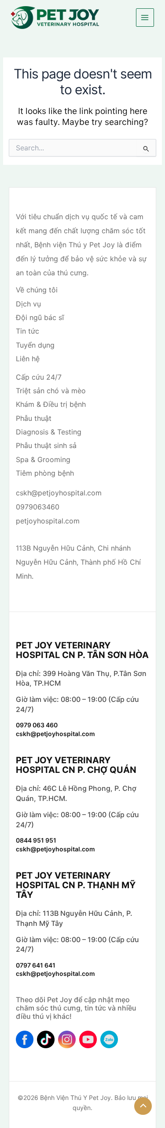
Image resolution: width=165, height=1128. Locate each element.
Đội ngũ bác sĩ (40, 317)
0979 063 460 (37, 725)
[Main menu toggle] (145, 17)
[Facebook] (24, 1039)
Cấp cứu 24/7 (39, 377)
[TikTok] (46, 1039)
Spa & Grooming (43, 459)
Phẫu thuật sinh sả (46, 445)
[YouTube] (88, 1039)
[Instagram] (67, 1039)
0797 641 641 (35, 965)
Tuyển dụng (35, 345)
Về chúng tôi (37, 289)
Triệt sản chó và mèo (51, 390)
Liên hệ (28, 358)
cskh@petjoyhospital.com (59, 492)
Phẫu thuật (33, 418)
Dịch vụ (28, 303)
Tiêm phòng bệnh (45, 473)
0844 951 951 (36, 840)
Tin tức (27, 331)
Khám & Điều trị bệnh (51, 404)
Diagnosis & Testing (48, 431)
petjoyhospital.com (48, 520)
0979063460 (37, 506)
